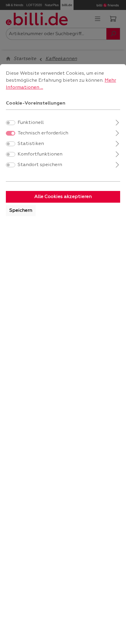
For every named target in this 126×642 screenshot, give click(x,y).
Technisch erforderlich (43, 133)
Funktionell (31, 122)
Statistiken (31, 143)
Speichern (20, 210)
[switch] (10, 122)
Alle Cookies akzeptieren (63, 196)
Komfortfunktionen (40, 154)
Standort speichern (40, 165)
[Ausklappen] (117, 122)
